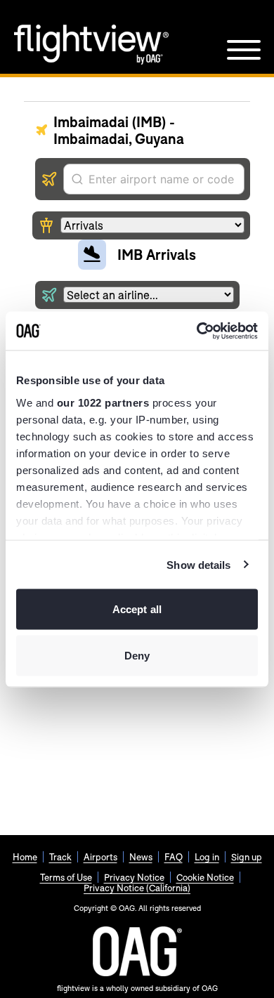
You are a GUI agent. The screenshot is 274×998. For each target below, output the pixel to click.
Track (60, 856)
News (140, 856)
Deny (137, 655)
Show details (198, 564)
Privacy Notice (134, 877)
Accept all (137, 609)
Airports (100, 856)
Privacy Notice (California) (137, 887)
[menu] (244, 50)
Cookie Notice (205, 877)
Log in (207, 856)
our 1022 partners (103, 402)
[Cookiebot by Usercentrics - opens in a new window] (197, 331)
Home (25, 856)
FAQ (173, 856)
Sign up (246, 856)
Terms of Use (66, 877)
